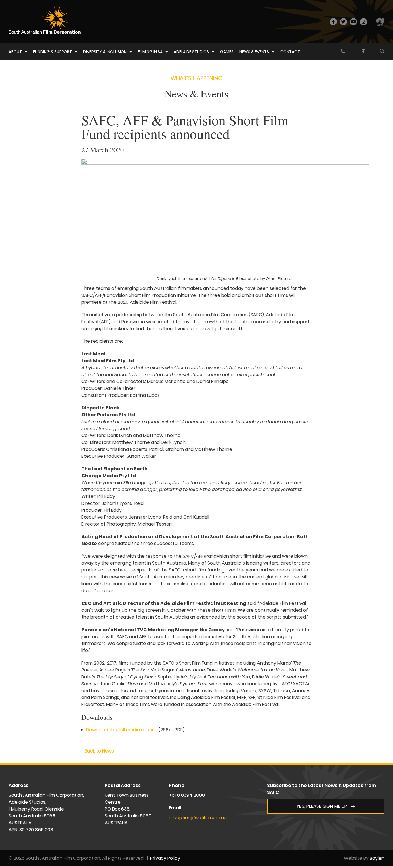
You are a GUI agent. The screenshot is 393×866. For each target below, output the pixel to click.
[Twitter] (343, 21)
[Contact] (343, 51)
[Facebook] (333, 21)
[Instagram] (363, 21)
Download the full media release (121, 729)
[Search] (382, 51)
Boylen (377, 858)
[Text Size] (362, 51)
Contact (290, 52)
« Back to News (97, 751)
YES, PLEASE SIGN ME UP (322, 806)
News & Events (254, 52)
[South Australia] (380, 21)
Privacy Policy (165, 858)
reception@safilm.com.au (198, 817)
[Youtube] (353, 21)
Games (227, 52)
